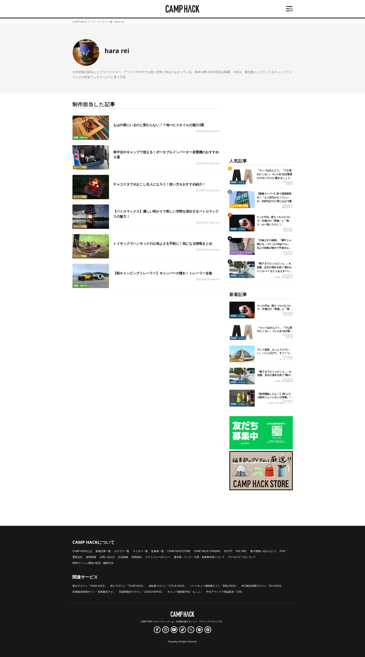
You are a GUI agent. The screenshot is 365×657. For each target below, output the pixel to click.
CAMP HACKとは (82, 551)
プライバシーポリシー (157, 557)
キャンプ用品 (80, 167)
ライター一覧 (105, 21)
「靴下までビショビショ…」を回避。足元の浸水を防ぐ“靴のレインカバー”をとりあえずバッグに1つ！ (275, 269)
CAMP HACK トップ (83, 21)
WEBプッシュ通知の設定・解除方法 (92, 563)
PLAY (282, 551)
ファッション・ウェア (241, 252)
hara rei (214, 131)
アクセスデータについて (242, 557)
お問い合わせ (107, 557)
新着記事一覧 (103, 551)
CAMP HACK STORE (178, 551)
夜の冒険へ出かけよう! (263, 551)
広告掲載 (123, 557)
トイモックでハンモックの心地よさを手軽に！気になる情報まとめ (162, 243)
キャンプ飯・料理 (239, 205)
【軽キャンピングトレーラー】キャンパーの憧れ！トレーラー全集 (162, 273)
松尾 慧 (289, 184)
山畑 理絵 (288, 254)
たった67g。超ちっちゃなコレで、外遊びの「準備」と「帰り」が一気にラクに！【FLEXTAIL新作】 (274, 222)
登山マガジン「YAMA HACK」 (89, 586)
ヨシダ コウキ (286, 359)
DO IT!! (228, 551)
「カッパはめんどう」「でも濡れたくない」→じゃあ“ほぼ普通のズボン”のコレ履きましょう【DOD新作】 (274, 176)
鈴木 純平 (288, 230)
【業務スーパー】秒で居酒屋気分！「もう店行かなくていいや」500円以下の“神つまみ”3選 (274, 197)
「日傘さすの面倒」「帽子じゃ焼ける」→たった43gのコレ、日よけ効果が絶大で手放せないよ (274, 245)
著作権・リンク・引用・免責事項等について (199, 557)
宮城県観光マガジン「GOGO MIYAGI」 (141, 592)
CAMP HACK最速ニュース (280, 403)
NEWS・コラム (238, 182)
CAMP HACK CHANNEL (207, 551)
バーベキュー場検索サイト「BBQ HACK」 (214, 586)
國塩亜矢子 (287, 207)
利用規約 (137, 557)
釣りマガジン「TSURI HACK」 (127, 586)
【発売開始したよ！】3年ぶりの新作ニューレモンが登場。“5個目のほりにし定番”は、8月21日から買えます (274, 399)
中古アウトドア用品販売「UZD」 (225, 592)
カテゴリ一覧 (121, 551)
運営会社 (77, 557)
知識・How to (80, 137)
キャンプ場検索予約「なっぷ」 (185, 592)
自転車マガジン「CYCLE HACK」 (168, 586)
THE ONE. (241, 551)
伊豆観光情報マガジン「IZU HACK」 (262, 586)
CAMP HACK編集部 (284, 277)
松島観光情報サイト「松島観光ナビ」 (94, 592)
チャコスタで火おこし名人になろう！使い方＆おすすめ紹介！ (159, 184)
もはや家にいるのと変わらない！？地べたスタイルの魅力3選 (158, 125)
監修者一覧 (157, 551)
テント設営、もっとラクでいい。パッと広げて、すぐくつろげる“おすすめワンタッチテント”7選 (274, 355)
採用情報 (91, 557)
